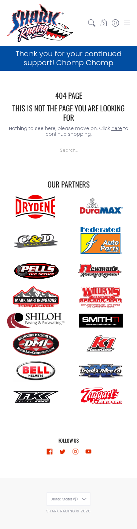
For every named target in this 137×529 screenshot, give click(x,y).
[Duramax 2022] (101, 206)
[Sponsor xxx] (101, 370)
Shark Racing (61, 511)
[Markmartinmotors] (36, 297)
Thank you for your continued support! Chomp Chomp (68, 58)
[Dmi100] (36, 344)
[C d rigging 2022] (36, 241)
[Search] (92, 23)
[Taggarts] (101, 397)
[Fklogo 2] (36, 397)
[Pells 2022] (36, 271)
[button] (103, 23)
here (116, 128)
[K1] (101, 344)
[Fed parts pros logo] (101, 240)
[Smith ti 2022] (101, 321)
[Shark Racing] (40, 23)
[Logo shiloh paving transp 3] (36, 321)
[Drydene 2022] (36, 207)
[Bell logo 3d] (36, 370)
